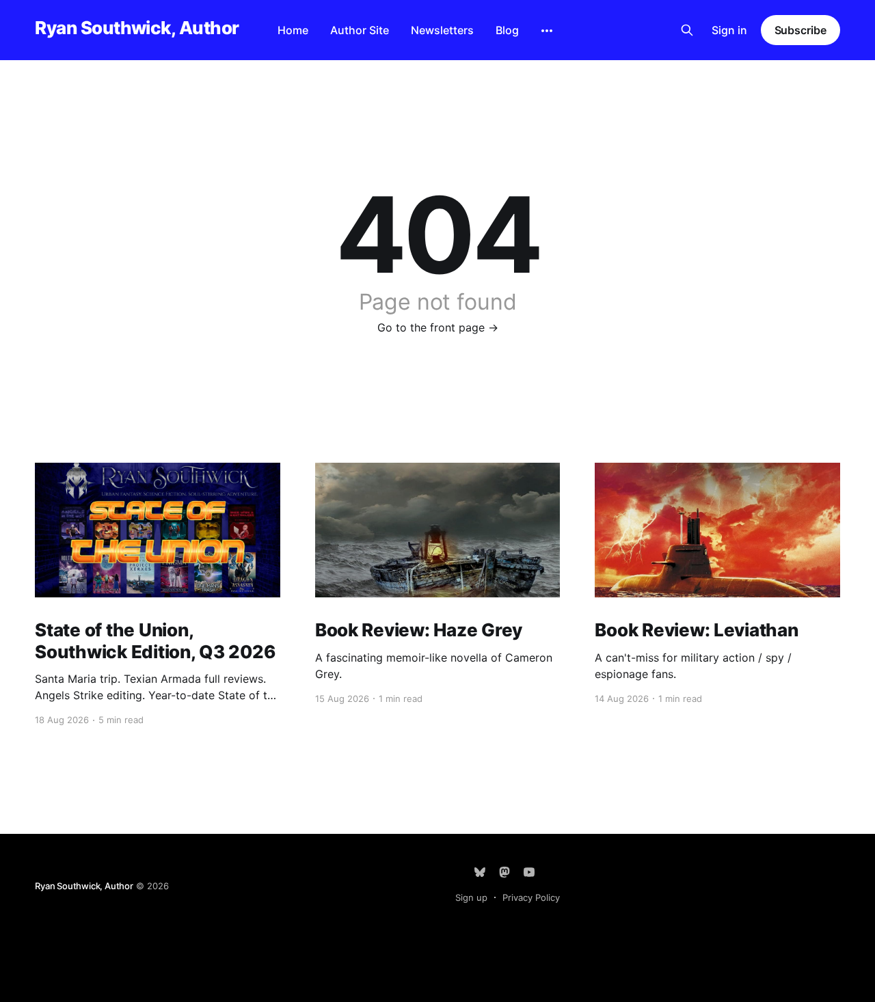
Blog (507, 30)
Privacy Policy (531, 897)
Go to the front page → (437, 327)
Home (293, 30)
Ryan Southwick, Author (137, 28)
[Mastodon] (504, 872)
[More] (547, 31)
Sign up (471, 897)
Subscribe (800, 30)
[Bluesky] (479, 872)
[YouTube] (529, 872)
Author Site (359, 30)
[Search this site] (687, 30)
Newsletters (442, 30)
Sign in (729, 30)
